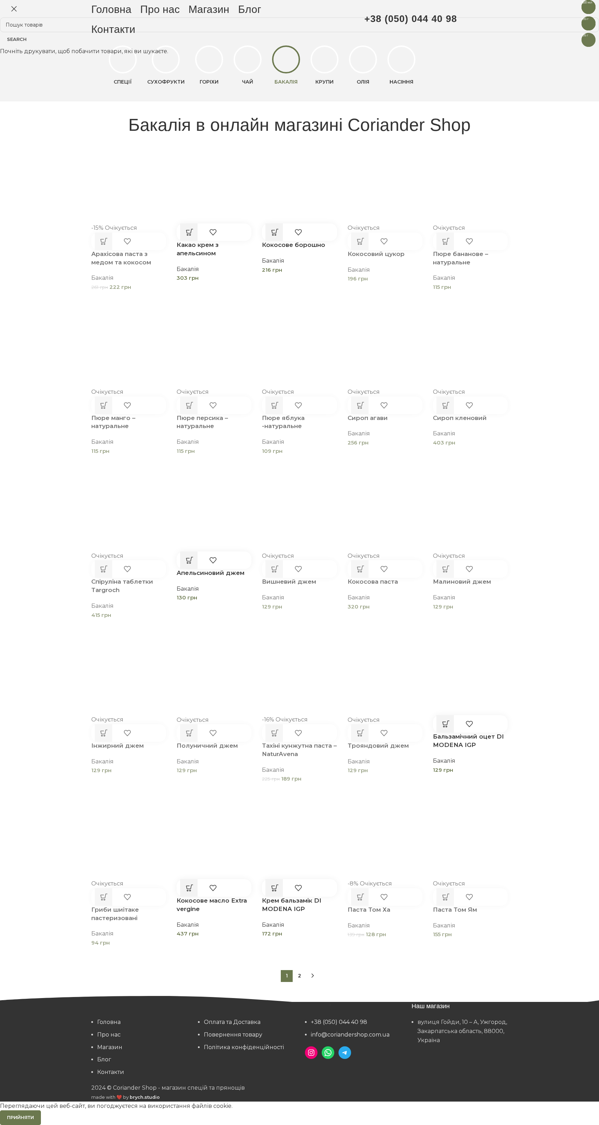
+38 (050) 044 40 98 (410, 19)
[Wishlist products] (489, 19)
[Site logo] (299, 18)
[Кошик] (504, 19)
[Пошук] (475, 19)
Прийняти (20, 1117)
